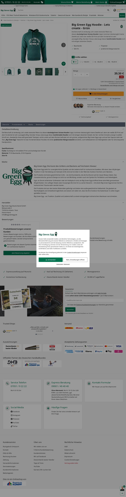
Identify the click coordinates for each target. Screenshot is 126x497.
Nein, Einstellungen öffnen (75, 260)
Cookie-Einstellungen (73, 252)
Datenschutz (59, 264)
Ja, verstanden (51, 260)
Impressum (67, 264)
